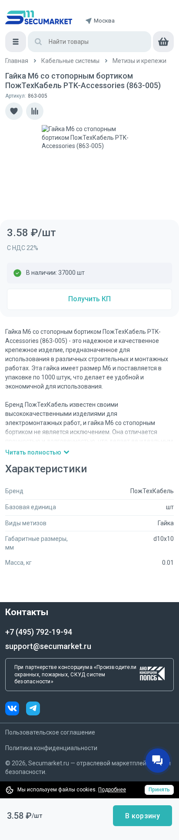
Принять (159, 790)
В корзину (142, 816)
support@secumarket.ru (48, 646)
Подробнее (112, 790)
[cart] (163, 41)
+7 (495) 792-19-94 (38, 631)
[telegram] (33, 710)
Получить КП (89, 299)
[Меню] (15, 41)
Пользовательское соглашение (50, 732)
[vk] (15, 710)
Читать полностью (33, 452)
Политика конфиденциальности (51, 747)
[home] (38, 17)
